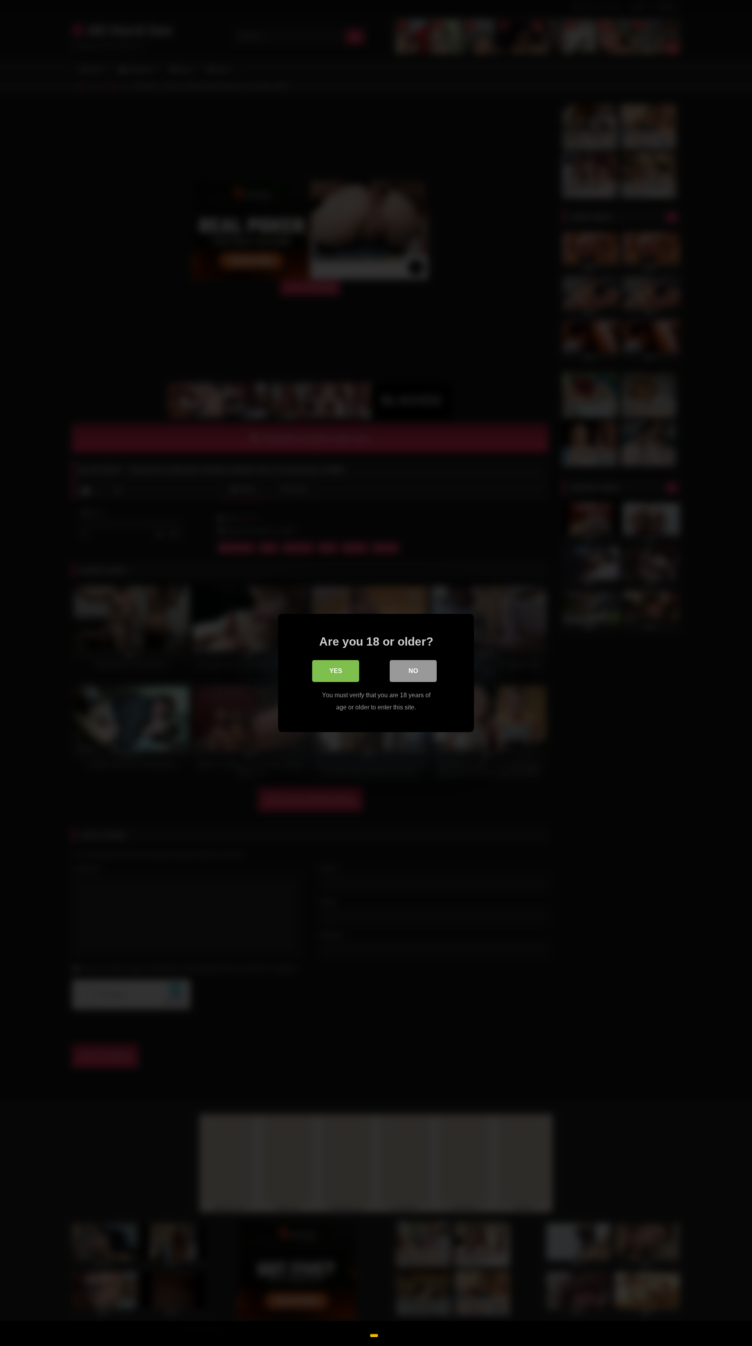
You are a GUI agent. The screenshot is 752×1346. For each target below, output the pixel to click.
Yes (335, 671)
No (413, 671)
